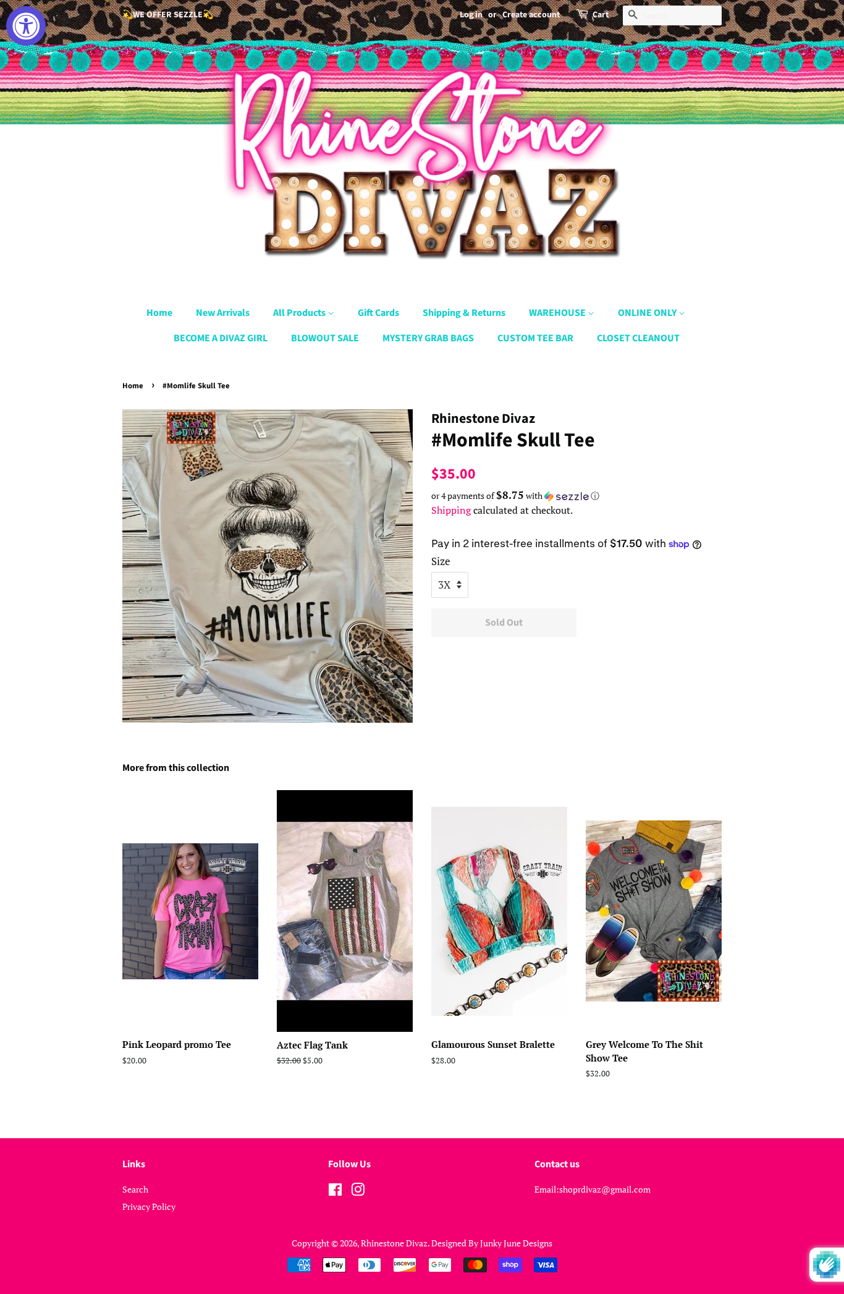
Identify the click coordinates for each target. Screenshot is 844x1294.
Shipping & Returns (464, 313)
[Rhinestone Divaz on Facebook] (335, 1192)
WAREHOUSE (558, 313)
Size (440, 561)
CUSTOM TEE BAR (535, 338)
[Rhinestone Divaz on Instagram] (358, 1192)
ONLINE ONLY (648, 313)
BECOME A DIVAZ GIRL (221, 338)
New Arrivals (223, 313)
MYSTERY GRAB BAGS (428, 338)
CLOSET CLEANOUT (638, 338)
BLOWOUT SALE (325, 338)
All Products (300, 313)
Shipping (451, 510)
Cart (601, 15)
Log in (471, 15)
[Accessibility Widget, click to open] (26, 26)
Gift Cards (378, 313)
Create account (531, 15)
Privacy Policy (148, 1206)
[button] (576, 496)
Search (135, 1189)
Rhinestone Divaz (394, 1243)
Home (159, 313)
